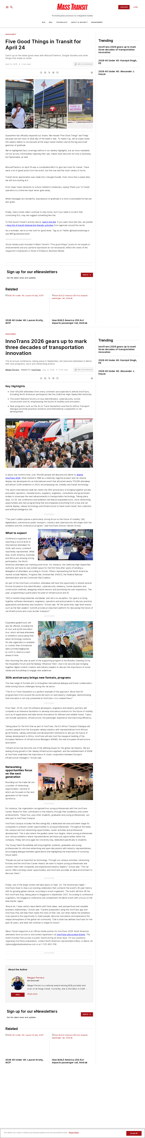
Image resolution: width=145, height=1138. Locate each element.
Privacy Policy (74, 1132)
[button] (7, 7)
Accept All (134, 1133)
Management (97, 22)
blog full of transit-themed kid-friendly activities (30, 225)
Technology (62, 22)
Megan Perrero (12, 370)
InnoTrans (36, 370)
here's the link (49, 222)
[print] (92, 72)
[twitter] (49, 72)
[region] (72, 1133)
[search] (11, 7)
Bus (43, 22)
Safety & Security (79, 22)
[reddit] (53, 72)
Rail (51, 22)
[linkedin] (45, 72)
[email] (57, 72)
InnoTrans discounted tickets (71, 934)
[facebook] (41, 72)
